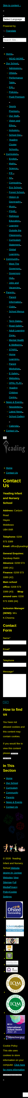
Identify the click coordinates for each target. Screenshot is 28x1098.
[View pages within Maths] (16, 164)
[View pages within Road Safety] (22, 326)
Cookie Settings (7, 758)
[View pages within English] (17, 159)
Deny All (19, 1074)
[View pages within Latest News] (22, 412)
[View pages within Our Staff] (19, 116)
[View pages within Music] (15, 207)
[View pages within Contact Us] (18, 431)
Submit (5, 702)
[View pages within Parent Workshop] (20, 369)
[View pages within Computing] (21, 183)
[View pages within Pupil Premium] (9, 102)
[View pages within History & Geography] (21, 202)
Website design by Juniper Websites (12, 873)
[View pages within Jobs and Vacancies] (20, 288)
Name (6, 638)
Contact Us (12, 472)
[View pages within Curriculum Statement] (20, 245)
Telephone (8, 660)
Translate (11, 30)
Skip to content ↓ (12, 5)
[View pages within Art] (12, 178)
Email (6, 649)
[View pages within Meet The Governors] (20, 269)
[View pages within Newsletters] (22, 407)
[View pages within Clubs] (15, 307)
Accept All (6, 1074)
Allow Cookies (14, 753)
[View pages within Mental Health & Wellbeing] (22, 345)
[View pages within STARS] (17, 350)
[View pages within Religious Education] (20, 221)
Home (9, 468)
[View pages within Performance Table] (15, 83)
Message (8, 671)
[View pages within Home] (13, 54)
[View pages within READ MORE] (24, 59)
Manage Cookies (12, 1074)
